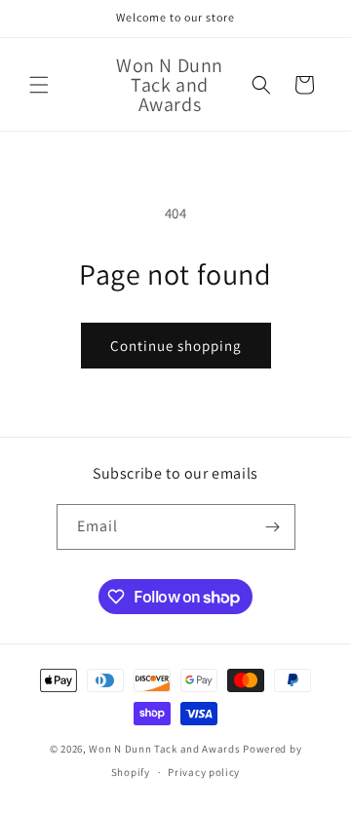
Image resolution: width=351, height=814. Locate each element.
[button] (39, 84)
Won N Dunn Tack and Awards (164, 749)
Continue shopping (176, 345)
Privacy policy (204, 772)
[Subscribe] (273, 527)
